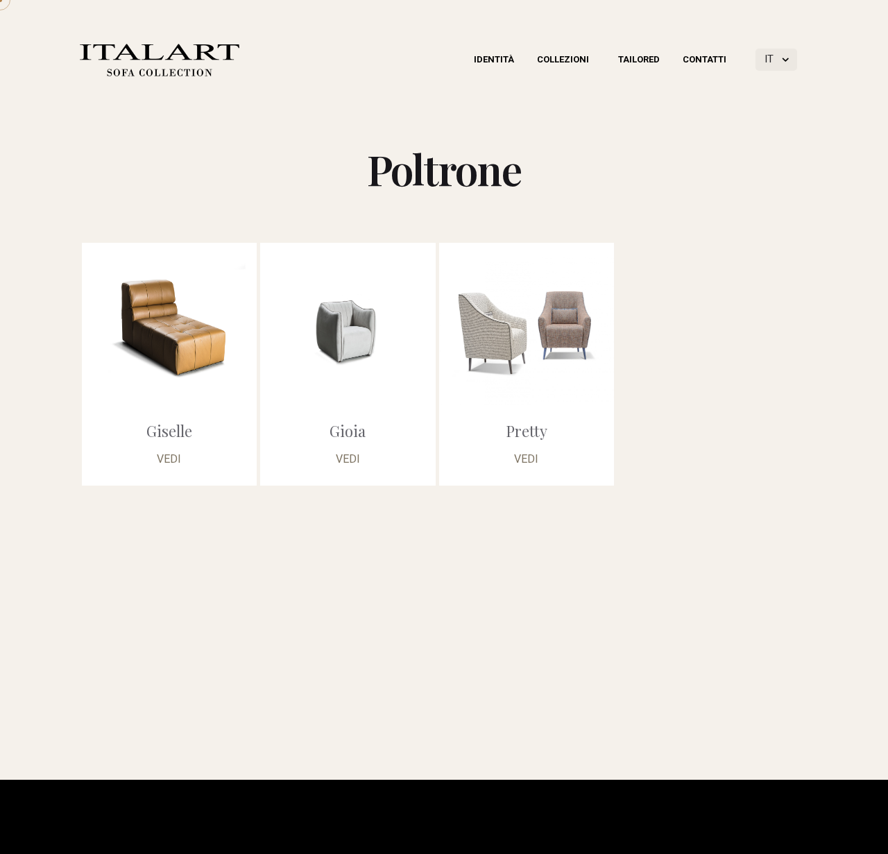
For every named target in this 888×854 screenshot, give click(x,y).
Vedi (169, 459)
